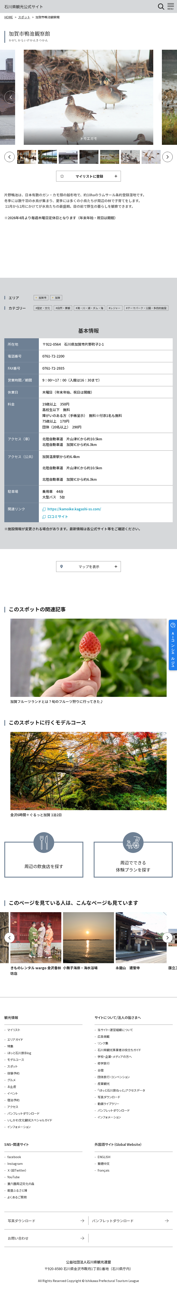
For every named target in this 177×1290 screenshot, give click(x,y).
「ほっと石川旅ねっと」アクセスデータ (121, 1090)
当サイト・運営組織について (115, 1030)
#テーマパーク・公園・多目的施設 (146, 308)
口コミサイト (57, 516)
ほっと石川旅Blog (19, 1053)
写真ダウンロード (109, 1097)
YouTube (13, 1177)
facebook (14, 1157)
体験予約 (13, 1073)
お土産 (11, 1086)
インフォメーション (19, 1127)
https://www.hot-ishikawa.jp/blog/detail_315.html (88, 661)
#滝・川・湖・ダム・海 (89, 308)
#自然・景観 (63, 308)
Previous (10, 97)
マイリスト (13, 1030)
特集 (10, 1046)
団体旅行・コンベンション (114, 1077)
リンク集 (103, 1043)
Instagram (15, 1163)
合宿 (101, 1070)
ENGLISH (104, 1157)
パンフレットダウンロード (23, 1113)
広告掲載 (104, 1036)
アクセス (12, 1107)
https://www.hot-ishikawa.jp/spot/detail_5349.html (88, 941)
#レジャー (114, 308)
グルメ (11, 1080)
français (103, 1170)
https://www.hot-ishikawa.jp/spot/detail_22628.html (35, 944)
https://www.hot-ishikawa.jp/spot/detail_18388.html (141, 941)
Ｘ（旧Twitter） (17, 1170)
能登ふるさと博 (17, 1190)
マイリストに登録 (89, 176)
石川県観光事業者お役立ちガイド (119, 1050)
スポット (24, 17)
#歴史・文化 (43, 308)
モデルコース (15, 1059)
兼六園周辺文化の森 (20, 1183)
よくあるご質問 (17, 1197)
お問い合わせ (18, 1238)
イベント (12, 1093)
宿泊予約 (13, 1100)
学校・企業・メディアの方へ (115, 1056)
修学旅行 (104, 1063)
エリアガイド (15, 1039)
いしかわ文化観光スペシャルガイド (29, 1120)
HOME (8, 17)
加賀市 (42, 297)
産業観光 (104, 1083)
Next (166, 97)
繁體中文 (104, 1163)
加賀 (57, 297)
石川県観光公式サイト (23, 6)
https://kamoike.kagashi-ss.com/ (74, 508)
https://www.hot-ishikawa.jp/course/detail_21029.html (88, 774)
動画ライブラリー (108, 1104)
